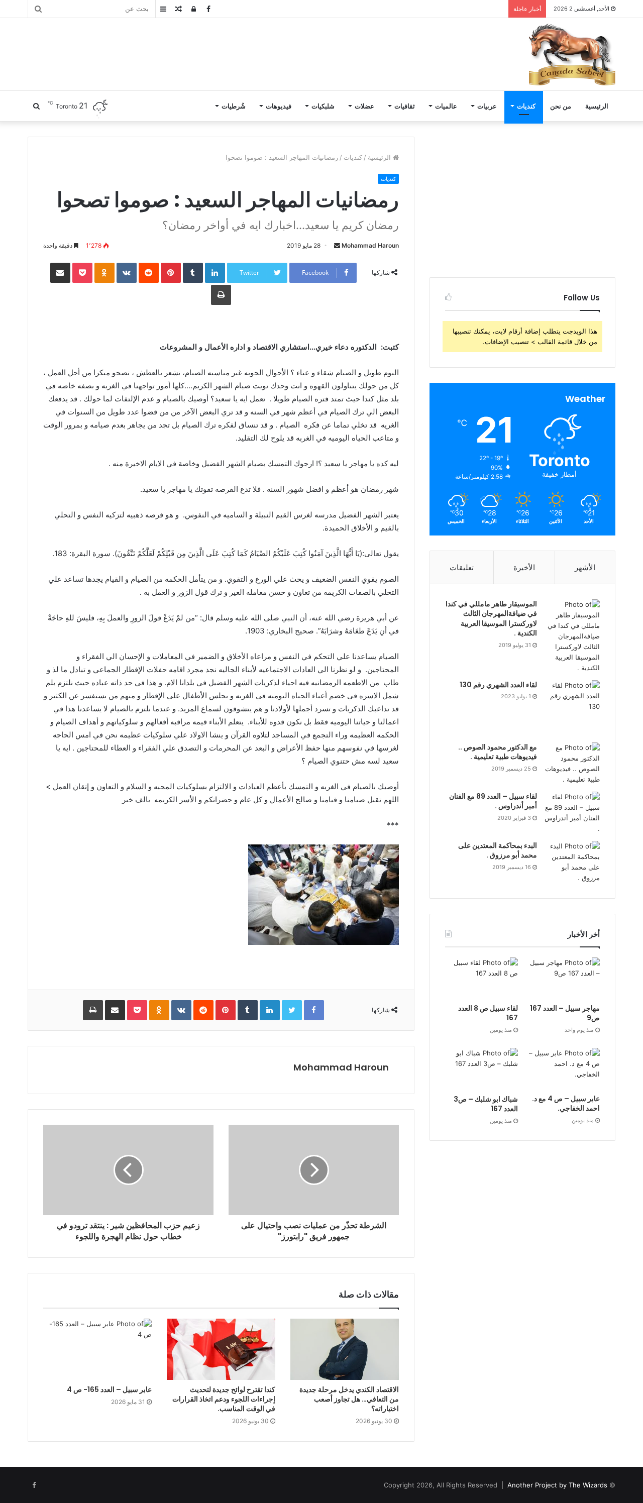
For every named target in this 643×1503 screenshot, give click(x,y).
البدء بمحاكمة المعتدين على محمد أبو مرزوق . (497, 850)
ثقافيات (404, 106)
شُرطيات (234, 106)
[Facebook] (314, 1010)
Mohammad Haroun (370, 245)
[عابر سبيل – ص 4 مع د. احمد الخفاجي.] (563, 1068)
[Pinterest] (171, 273)
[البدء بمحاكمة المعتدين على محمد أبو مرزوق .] (572, 862)
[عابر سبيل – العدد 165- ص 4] (97, 1349)
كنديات (526, 106)
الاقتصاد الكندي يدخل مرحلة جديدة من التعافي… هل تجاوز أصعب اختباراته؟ (349, 1399)
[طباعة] (221, 295)
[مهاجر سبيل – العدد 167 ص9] (563, 978)
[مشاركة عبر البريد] (60, 273)
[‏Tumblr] (193, 273)
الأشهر (585, 567)
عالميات (446, 106)
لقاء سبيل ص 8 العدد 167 (488, 1013)
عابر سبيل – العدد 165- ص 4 (109, 1389)
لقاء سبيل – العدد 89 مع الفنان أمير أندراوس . (493, 801)
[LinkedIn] (215, 273)
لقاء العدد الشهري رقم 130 (498, 685)
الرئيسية (596, 106)
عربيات (487, 106)
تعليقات (462, 567)
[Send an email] (337, 245)
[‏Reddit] (149, 273)
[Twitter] (292, 1010)
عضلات (364, 106)
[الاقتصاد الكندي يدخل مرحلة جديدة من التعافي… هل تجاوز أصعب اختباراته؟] (344, 1349)
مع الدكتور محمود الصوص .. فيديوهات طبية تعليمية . (497, 752)
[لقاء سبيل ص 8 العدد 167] (481, 978)
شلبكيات (323, 106)
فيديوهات (278, 106)
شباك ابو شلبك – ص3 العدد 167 (486, 1104)
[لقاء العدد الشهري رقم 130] (572, 707)
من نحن (560, 106)
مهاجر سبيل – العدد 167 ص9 (565, 1013)
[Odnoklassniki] (104, 273)
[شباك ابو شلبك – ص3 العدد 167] (481, 1069)
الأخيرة (524, 567)
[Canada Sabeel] (571, 54)
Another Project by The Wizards (557, 1485)
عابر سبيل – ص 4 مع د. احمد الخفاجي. (566, 1104)
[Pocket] (82, 273)
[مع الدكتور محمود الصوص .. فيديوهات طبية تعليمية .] (572, 763)
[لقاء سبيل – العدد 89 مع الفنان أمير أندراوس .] (572, 813)
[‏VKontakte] (127, 273)
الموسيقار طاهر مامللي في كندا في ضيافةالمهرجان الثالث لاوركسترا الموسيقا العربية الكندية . (491, 618)
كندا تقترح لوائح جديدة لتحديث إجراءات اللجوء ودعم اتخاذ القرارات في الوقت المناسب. (223, 1399)
